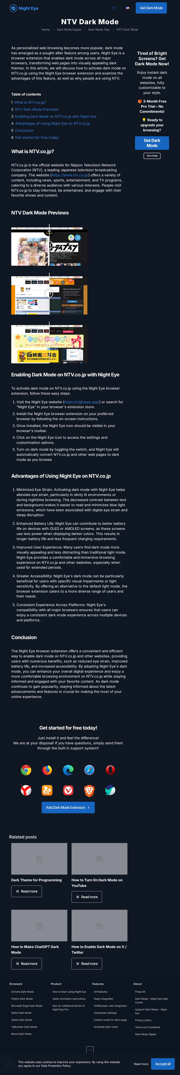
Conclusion (24, 130)
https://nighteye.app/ (81, 402)
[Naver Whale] (110, 791)
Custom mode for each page (110, 1019)
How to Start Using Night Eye (69, 991)
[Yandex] (26, 791)
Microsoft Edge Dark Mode (26, 1005)
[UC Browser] (47, 791)
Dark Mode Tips (99, 29)
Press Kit (140, 991)
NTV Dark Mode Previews (36, 109)
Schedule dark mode (106, 1026)
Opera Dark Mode (21, 1019)
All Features (100, 991)
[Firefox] (47, 770)
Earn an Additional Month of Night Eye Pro (69, 1007)
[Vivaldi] (68, 791)
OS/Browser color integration (110, 1005)
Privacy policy (143, 1020)
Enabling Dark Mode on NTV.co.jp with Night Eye (56, 116)
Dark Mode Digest (69, 29)
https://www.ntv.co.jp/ (70, 175)
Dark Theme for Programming (36, 880)
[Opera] (110, 770)
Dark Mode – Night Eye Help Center (151, 1000)
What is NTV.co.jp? (30, 102)
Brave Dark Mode (21, 1033)
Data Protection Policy (55, 1065)
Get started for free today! (37, 137)
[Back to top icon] (90, 1050)
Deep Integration (103, 998)
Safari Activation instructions (69, 998)
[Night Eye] (23, 8)
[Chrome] (26, 770)
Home (46, 29)
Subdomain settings (105, 1012)
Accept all (162, 1064)
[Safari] (89, 770)
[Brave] (89, 792)
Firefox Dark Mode (22, 998)
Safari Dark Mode (21, 1012)
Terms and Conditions (147, 1027)
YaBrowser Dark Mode (24, 1026)
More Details (152, 155)
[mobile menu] (114, 8)
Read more (141, 1064)
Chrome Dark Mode (22, 991)
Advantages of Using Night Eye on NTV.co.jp (52, 123)
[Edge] (68, 770)
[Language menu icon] (129, 8)
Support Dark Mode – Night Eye (151, 1011)
